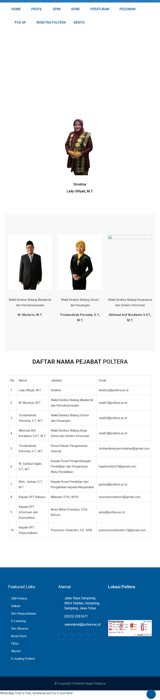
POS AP (20, 22)
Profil (36, 9)
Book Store (19, 636)
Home (16, 9)
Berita (79, 22)
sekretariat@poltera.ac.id (82, 624)
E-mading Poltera (23, 659)
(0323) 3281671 (76, 616)
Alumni (16, 651)
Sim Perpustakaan (23, 613)
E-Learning (18, 621)
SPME (75, 9)
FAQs (15, 643)
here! (69, 693)
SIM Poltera (19, 598)
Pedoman (127, 9)
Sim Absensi (19, 628)
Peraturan (99, 9)
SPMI (56, 9)
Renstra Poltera (51, 22)
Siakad (15, 606)
